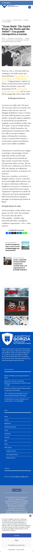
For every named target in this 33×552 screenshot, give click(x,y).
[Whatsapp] (24, 233)
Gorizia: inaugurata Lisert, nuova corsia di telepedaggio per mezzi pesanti (12, 246)
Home (3, 38)
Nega (16, 540)
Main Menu (6, 3)
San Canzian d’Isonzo (12, 454)
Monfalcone (7, 423)
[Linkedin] (19, 233)
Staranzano (7, 433)
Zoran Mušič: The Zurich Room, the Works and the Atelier (15, 78)
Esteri (6, 444)
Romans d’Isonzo (11, 458)
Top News (25, 20)
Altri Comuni (7, 447)
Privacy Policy (20, 549)
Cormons (6, 437)
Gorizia (9, 21)
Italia (5, 440)
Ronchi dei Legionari (10, 427)
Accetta (16, 535)
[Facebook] (29, 7)
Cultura (4, 21)
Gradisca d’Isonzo (11, 451)
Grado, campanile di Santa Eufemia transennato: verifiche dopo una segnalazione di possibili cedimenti (20, 264)
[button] (30, 516)
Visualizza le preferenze (16, 545)
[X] (13, 233)
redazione (8, 20)
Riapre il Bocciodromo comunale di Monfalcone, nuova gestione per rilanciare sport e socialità (17, 383)
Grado (6, 430)
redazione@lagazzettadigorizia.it (19, 476)
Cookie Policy (11, 549)
